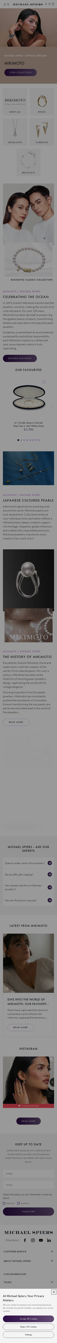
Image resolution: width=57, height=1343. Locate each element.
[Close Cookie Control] (54, 1292)
